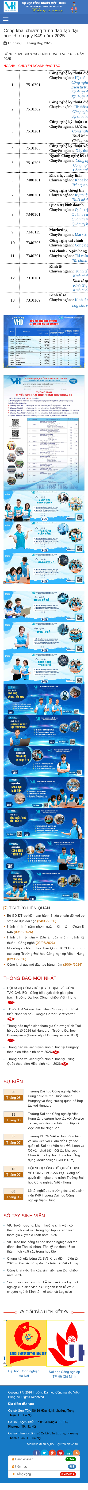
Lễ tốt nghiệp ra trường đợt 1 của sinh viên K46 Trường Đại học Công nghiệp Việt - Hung (56, 1195)
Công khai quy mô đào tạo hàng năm (34, 964)
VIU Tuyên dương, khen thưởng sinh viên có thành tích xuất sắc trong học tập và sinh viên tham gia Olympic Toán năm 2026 (40, 1230)
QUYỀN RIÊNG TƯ (68, 1444)
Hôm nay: (44, 1466)
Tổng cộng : (44, 1474)
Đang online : (44, 1459)
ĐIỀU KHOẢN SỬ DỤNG (40, 1444)
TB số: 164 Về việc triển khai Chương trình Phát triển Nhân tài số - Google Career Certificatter (42, 1011)
